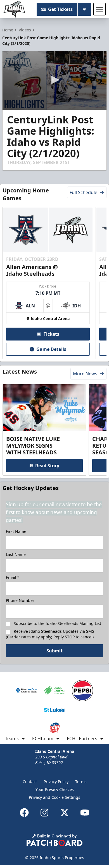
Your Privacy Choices (54, 789)
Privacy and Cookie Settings (54, 797)
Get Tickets (60, 9)
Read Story (47, 466)
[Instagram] (44, 812)
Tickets (51, 334)
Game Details (51, 349)
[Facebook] (24, 812)
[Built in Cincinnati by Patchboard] (54, 840)
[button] (54, 80)
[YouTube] (85, 812)
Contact (30, 781)
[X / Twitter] (64, 812)
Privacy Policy (56, 781)
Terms (81, 781)
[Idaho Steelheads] (14, 9)
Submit (54, 651)
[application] (54, 80)
